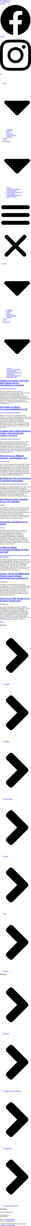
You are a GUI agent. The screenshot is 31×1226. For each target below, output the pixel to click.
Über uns (9, 187)
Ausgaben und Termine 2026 (14, 192)
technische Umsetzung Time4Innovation (13, 1224)
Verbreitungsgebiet (11, 190)
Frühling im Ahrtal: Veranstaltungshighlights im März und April (14, 549)
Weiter (2, 622)
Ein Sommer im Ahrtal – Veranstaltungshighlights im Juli (13, 408)
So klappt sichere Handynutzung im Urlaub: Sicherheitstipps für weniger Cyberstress (15, 433)
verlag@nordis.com (9, 1221)
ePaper (5, 138)
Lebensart (9, 131)
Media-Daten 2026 (11, 196)
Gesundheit (10, 129)
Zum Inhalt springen (5, 0)
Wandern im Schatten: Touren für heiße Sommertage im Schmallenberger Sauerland (14, 383)
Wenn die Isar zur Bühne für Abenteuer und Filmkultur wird (13, 457)
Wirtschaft (9, 137)
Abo (4, 140)
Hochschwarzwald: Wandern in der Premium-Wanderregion (15, 599)
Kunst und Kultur (11, 135)
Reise (8, 132)
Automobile (10, 134)
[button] (15, 230)
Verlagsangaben (11, 193)
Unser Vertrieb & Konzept (13, 189)
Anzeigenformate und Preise (14, 195)
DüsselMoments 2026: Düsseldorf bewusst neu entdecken (14, 500)
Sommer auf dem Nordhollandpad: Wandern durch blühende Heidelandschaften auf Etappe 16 (15, 576)
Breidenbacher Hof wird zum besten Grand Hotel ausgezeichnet (15, 479)
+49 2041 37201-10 (10, 1219)
